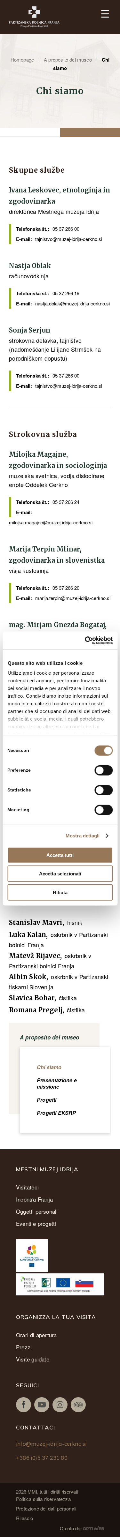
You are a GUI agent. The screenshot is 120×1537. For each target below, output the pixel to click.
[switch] (103, 770)
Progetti (46, 1099)
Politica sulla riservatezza (43, 1499)
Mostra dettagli (83, 835)
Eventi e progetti (36, 1223)
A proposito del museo (68, 59)
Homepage (22, 59)
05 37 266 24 (65, 502)
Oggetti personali (37, 1211)
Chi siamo (49, 1067)
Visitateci (27, 1187)
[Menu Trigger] (105, 13)
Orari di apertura (36, 1335)
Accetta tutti (60, 855)
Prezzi (24, 1347)
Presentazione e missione (57, 1083)
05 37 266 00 (65, 228)
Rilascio (24, 1518)
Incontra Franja (34, 1199)
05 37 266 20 (65, 587)
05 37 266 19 (65, 293)
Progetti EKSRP (56, 1112)
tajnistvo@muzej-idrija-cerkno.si (68, 239)
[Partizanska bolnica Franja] (38, 17)
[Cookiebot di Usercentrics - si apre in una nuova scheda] (85, 640)
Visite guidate (32, 1359)
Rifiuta (60, 892)
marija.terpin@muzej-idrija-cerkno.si (72, 598)
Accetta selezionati (60, 873)
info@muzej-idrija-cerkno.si (51, 1443)
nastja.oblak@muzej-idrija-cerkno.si (72, 303)
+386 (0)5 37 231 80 (42, 1457)
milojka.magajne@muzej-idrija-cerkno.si (50, 522)
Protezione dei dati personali (46, 1508)
